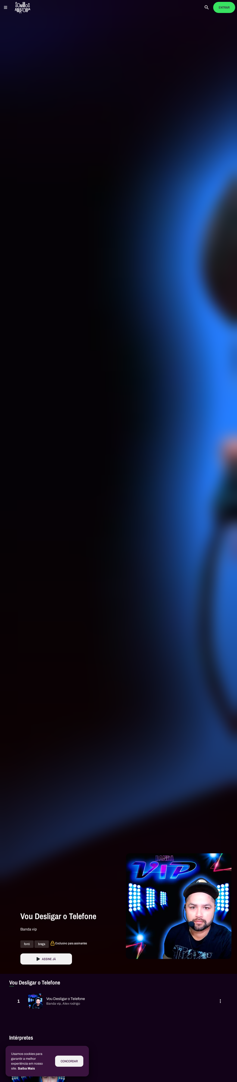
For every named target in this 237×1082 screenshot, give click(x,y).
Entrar (224, 7)
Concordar (69, 1061)
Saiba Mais (26, 1068)
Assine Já (49, 959)
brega (41, 944)
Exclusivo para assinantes (71, 943)
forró (27, 944)
